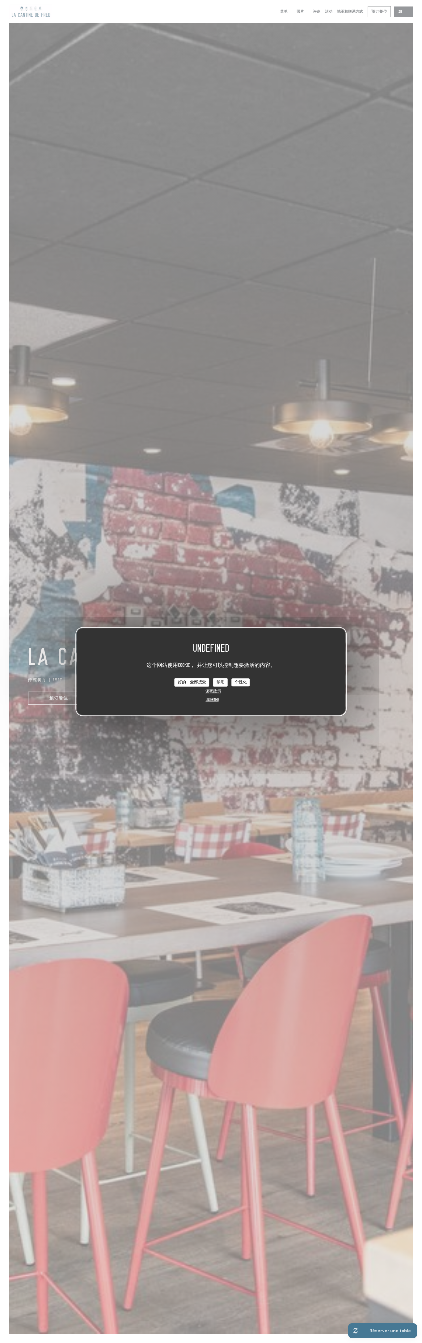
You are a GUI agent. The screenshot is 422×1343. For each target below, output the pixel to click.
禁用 (221, 682)
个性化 (241, 682)
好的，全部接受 (192, 682)
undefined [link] (212, 700)
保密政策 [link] (213, 691)
